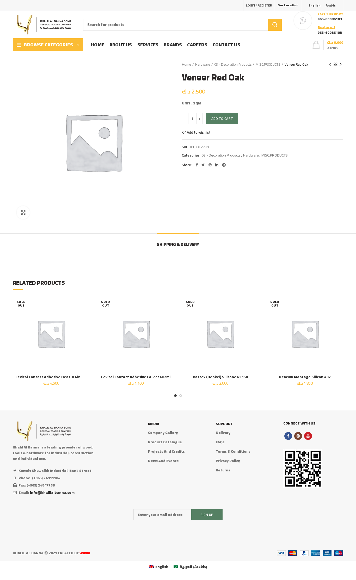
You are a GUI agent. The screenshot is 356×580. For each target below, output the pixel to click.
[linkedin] (216, 164)
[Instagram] (298, 436)
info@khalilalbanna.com (52, 492)
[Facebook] (197, 164)
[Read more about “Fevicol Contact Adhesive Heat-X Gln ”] (85, 315)
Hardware (202, 64)
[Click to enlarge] (23, 212)
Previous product (330, 64)
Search (275, 25)
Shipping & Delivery (178, 244)
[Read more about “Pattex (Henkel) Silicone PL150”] (254, 315)
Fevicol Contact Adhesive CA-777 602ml (135, 377)
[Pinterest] (210, 164)
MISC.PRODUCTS (268, 64)
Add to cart (222, 118)
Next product (340, 64)
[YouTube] (308, 436)
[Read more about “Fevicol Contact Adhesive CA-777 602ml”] (170, 315)
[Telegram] (224, 164)
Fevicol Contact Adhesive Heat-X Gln (51, 377)
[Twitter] (203, 164)
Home (186, 64)
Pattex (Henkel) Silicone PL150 (220, 377)
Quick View (85, 327)
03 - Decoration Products (232, 64)
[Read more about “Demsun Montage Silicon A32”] (339, 315)
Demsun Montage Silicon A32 (305, 377)
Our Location (288, 5)
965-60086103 (329, 19)
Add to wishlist (199, 132)
